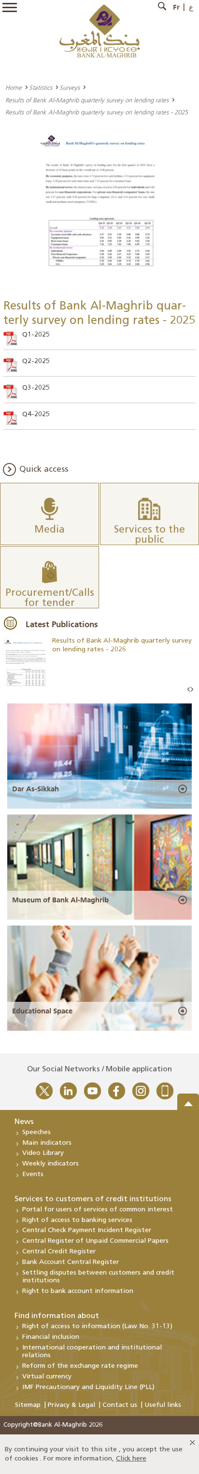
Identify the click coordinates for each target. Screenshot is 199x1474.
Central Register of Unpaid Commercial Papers (95, 1241)
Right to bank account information (77, 1291)
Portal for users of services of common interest (97, 1209)
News (24, 1122)
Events (32, 1174)
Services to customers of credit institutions (92, 1199)
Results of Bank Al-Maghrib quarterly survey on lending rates (87, 100)
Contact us (119, 1405)
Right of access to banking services (77, 1220)
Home (13, 87)
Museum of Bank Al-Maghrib (60, 900)
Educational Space (42, 1011)
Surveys (69, 87)
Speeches (36, 1132)
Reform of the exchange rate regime (80, 1366)
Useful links (162, 1405)
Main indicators (46, 1143)
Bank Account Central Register (70, 1262)
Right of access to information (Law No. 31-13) (97, 1326)
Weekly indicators (50, 1163)
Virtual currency (46, 1376)
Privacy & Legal (71, 1405)
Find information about (56, 1316)
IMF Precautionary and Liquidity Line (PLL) (88, 1387)
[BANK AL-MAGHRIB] (99, 31)
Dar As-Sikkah (35, 789)
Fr (176, 7)
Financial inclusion (50, 1337)
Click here (131, 1458)
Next (191, 690)
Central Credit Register (59, 1251)
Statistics (40, 87)
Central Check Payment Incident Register (86, 1230)
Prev (188, 690)
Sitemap (28, 1405)
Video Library (43, 1153)
